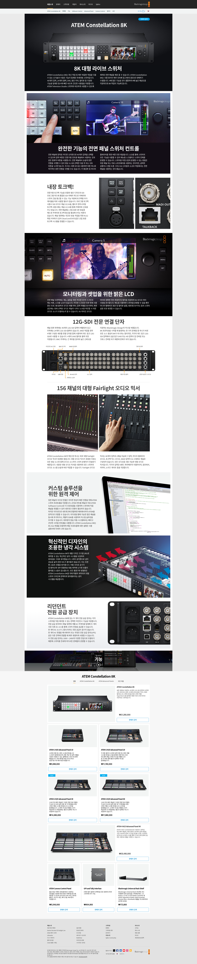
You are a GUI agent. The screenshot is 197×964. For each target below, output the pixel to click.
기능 (69, 11)
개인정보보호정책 (139, 938)
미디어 (90, 4)
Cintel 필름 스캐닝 (52, 943)
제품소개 (50, 4)
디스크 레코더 (50, 938)
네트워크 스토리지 (81, 935)
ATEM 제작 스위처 (52, 933)
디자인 (64, 11)
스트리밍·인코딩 (80, 943)
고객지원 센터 (109, 930)
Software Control (77, 11)
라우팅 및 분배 (80, 940)
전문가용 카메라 (51, 928)
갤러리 (108, 11)
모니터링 (78, 933)
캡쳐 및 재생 (50, 940)
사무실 (136, 928)
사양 (113, 11)
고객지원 (66, 4)
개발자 (74, 4)
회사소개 (82, 4)
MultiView (79, 938)
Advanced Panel (88, 11)
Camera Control (100, 11)
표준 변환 (78, 928)
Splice (98, 4)
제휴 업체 (137, 933)
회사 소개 (137, 930)
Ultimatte (50, 935)
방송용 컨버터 (80, 930)
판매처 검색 (144, 19)
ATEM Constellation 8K (53, 11)
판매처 (58, 4)
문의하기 (108, 933)
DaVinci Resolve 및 (56, 930)
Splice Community (111, 938)
